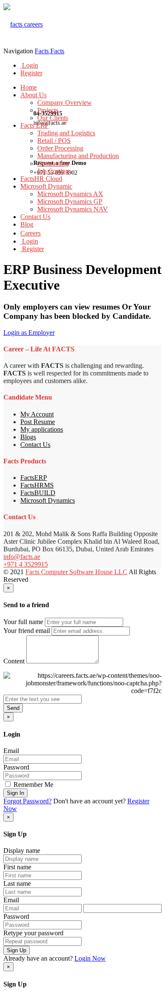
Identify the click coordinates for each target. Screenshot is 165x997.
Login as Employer (29, 332)
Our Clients (52, 117)
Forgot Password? (27, 801)
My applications (41, 429)
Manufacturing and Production (78, 155)
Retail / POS (54, 140)
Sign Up (16, 950)
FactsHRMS (37, 485)
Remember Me (32, 784)
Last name (17, 883)
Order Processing (60, 148)
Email (11, 750)
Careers (30, 233)
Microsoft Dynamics (47, 500)
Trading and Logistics (66, 133)
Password (16, 767)
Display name (21, 850)
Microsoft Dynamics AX (70, 193)
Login (29, 65)
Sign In (15, 793)
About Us (33, 95)
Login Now (90, 958)
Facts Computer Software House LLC (76, 571)
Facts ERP (34, 125)
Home (28, 87)
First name (17, 867)
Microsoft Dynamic (46, 186)
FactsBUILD (37, 492)
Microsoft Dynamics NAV (72, 209)
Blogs (28, 437)
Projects (47, 110)
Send (13, 708)
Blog (26, 224)
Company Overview (64, 102)
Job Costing (53, 171)
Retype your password (33, 933)
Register (31, 73)
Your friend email (26, 630)
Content (14, 661)
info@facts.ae (21, 556)
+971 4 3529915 (25, 564)
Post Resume (37, 421)
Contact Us (35, 216)
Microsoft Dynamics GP (69, 201)
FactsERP (33, 477)
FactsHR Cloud (41, 178)
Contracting (53, 163)
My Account (37, 414)
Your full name (23, 621)
